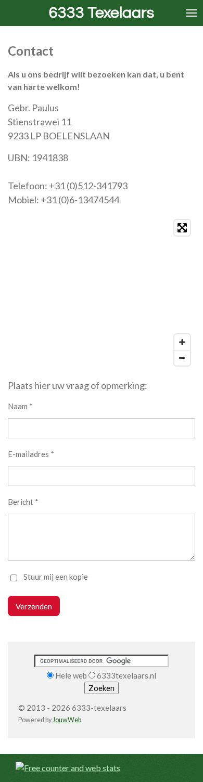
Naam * (20, 406)
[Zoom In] (182, 342)
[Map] (101, 293)
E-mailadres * (31, 454)
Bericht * (23, 501)
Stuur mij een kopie (55, 577)
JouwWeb (67, 720)
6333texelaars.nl (126, 675)
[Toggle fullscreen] (182, 228)
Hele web (71, 675)
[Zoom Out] (182, 358)
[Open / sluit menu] (191, 13)
